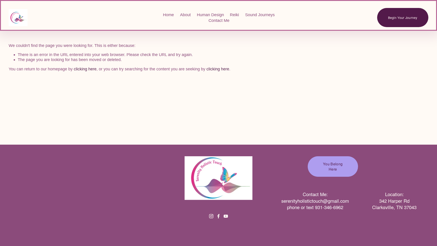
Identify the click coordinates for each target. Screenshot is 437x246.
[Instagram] (211, 216)
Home (168, 14)
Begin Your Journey (402, 17)
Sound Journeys (260, 14)
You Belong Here (333, 166)
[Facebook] (218, 216)
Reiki (234, 14)
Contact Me (218, 20)
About (185, 14)
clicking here (85, 69)
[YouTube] (226, 216)
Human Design (210, 14)
